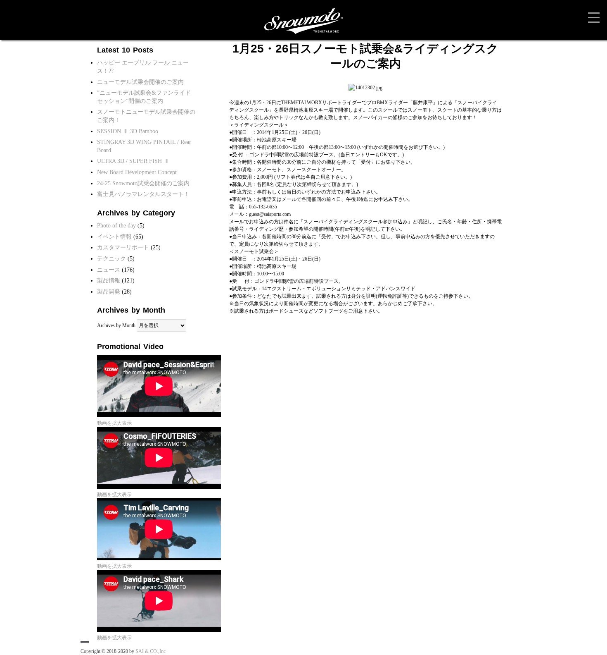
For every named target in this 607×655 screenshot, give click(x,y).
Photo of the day (116, 225)
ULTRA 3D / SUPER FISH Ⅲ (133, 161)
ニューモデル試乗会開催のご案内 (140, 82)
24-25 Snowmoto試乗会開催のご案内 (143, 183)
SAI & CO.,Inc (150, 651)
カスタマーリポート (123, 247)
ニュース (108, 270)
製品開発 (108, 292)
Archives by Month (116, 325)
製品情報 (108, 280)
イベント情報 (114, 237)
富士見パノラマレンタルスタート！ (143, 194)
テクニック (111, 259)
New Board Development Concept (137, 172)
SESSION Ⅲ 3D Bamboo (127, 131)
